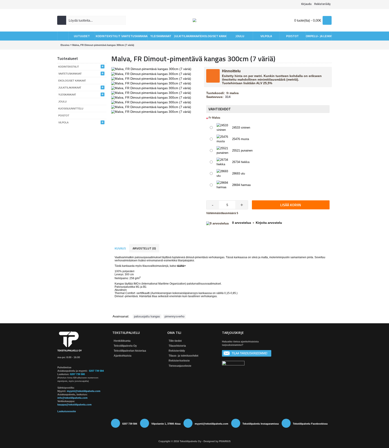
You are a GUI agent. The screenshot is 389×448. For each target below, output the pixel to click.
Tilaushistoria (177, 345)
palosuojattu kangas (147, 316)
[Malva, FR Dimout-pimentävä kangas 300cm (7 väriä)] (151, 73)
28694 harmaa (241, 185)
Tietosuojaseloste (180, 365)
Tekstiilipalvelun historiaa (130, 350)
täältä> (181, 265)
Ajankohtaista (122, 355)
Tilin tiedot (175, 340)
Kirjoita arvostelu (269, 222)
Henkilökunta (122, 340)
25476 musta (240, 139)
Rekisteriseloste (179, 360)
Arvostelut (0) (144, 248)
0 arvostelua (241, 222)
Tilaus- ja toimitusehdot (183, 355)
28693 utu (238, 173)
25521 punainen (242, 150)
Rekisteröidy (177, 350)
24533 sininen (241, 127)
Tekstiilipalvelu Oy (125, 345)
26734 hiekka (240, 162)
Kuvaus (120, 248)
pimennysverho (174, 316)
